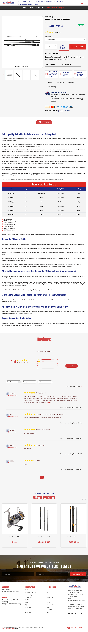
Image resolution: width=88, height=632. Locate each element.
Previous (3, 75)
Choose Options (44, 544)
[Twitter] (75, 613)
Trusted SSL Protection (80, 74)
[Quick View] (15, 527)
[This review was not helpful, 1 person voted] (80, 423)
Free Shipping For (53, 71)
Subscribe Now (77, 574)
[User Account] (82, 3)
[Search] (78, 3)
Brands (48, 615)
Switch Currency (52, 87)
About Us (27, 600)
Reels (18, 1)
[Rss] (82, 613)
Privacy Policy (28, 595)
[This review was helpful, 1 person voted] (77, 438)
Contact (27, 602)
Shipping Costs (28, 597)
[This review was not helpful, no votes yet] (80, 408)
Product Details (45, 122)
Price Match (71, 82)
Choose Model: (49, 37)
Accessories (49, 1)
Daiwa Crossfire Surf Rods (44, 537)
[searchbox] (12, 382)
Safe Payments (80, 72)
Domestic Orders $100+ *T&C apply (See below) (53, 75)
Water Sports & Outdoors (24, 4)
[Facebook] (69, 613)
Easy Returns (66, 72)
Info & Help (49, 610)
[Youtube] (72, 613)
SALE (36, 4)
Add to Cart (14, 544)
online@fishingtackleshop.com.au (10, 591)
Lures (30, 1)
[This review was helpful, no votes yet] (77, 408)
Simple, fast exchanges (66, 74)
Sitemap (16, 628)
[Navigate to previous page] (37, 477)
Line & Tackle (39, 1)
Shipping (50, 82)
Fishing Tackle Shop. (10, 628)
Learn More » (67, 111)
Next (41, 75)
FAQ (26, 605)
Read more (49, 402)
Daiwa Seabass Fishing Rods (73, 537)
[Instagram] (78, 613)
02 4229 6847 (6, 589)
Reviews (27, 610)
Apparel (59, 1)
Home (48, 612)
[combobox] (29, 381)
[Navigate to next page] (50, 477)
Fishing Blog (28, 612)
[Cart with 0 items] (85, 3)
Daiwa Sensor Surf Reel (14, 537)
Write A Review (71, 366)
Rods (24, 1)
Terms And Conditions (30, 592)
